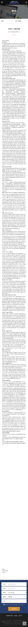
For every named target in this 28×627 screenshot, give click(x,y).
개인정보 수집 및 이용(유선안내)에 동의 (12, 604)
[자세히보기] (22, 604)
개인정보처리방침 (9, 615)
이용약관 (15, 615)
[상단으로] (24, 623)
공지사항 (20, 615)
